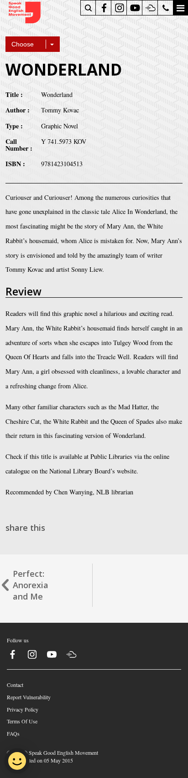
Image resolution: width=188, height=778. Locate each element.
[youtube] (135, 7)
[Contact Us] (166, 7)
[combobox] (32, 44)
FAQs (13, 733)
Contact (15, 684)
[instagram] (119, 7)
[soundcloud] (150, 7)
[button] (180, 7)
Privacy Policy (22, 709)
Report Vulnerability (29, 697)
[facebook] (104, 7)
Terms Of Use (22, 721)
